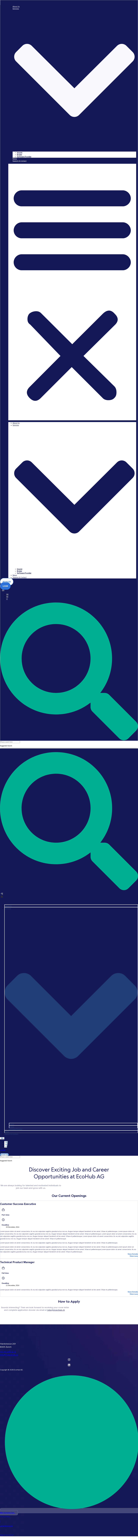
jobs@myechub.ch (56, 1310)
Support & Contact (7, 1535)
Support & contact (20, 161)
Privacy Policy (5, 1517)
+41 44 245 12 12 (8, 1351)
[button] (72, 292)
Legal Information (6, 1526)
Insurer (19, 153)
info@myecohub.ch (9, 1355)
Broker (19, 155)
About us (16, 6)
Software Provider (24, 157)
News (15, 159)
